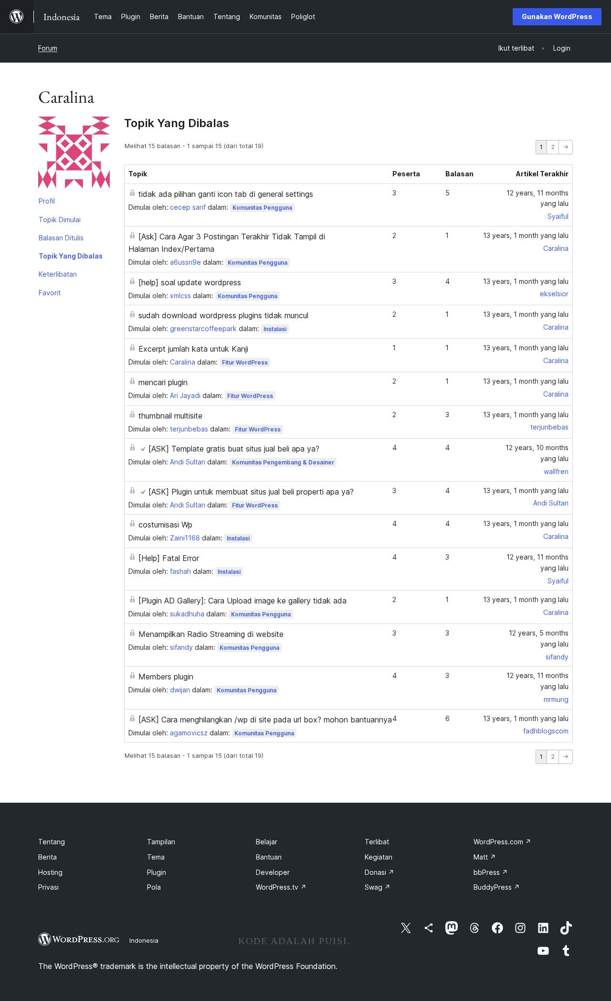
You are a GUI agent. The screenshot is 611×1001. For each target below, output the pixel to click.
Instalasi (274, 329)
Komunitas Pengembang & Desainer (283, 462)
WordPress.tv (281, 887)
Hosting (50, 872)
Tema (156, 857)
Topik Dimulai (60, 219)
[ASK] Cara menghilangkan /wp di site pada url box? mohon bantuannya (265, 719)
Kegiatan (378, 857)
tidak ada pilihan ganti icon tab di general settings (225, 194)
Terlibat (377, 842)
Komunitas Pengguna (262, 207)
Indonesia (143, 940)
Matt (485, 857)
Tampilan (161, 842)
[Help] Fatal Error (168, 558)
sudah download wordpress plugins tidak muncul (223, 315)
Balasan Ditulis (61, 238)
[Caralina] (74, 154)
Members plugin (165, 676)
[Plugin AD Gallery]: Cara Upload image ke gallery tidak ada (242, 600)
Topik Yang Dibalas (71, 256)
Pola (154, 887)
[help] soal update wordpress (189, 282)
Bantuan (269, 857)
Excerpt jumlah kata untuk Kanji (193, 349)
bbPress (491, 872)
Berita (47, 857)
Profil (47, 201)
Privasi (48, 887)
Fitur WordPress (245, 362)
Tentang (51, 842)
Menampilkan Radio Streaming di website (211, 634)
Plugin (156, 872)
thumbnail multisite (170, 415)
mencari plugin (163, 382)
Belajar (266, 842)
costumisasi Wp (165, 524)
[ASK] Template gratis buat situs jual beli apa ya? (233, 448)
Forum (47, 48)
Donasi (379, 872)
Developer (273, 872)
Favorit (50, 293)
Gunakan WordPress (557, 16)
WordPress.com (502, 842)
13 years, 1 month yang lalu (526, 235)
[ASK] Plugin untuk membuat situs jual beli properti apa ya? (251, 491)
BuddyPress (497, 887)
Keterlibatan (58, 274)
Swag (377, 887)
